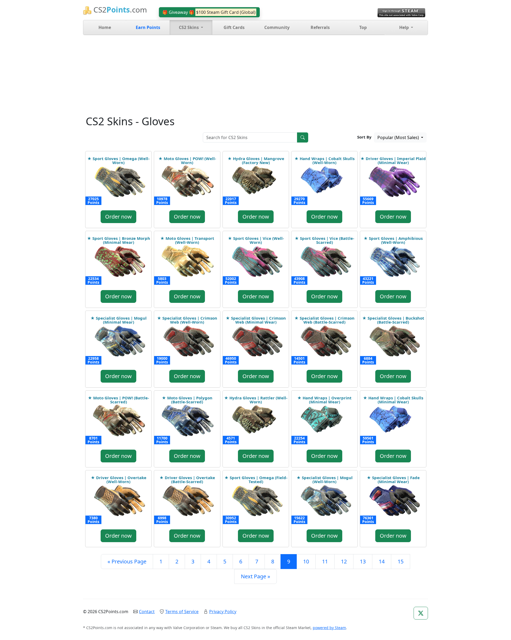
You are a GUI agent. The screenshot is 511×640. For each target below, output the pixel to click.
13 (363, 561)
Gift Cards (234, 27)
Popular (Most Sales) (398, 137)
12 (344, 561)
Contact (147, 611)
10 (306, 561)
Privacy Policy (222, 611)
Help (404, 27)
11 (325, 561)
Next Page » (255, 576)
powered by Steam (329, 627)
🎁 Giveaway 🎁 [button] (209, 12)
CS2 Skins (189, 27)
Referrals (320, 27)
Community (277, 27)
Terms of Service (182, 611)
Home (104, 27)
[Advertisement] (255, 75)
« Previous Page (127, 561)
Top (363, 27)
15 (400, 561)
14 (382, 561)
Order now (118, 216)
